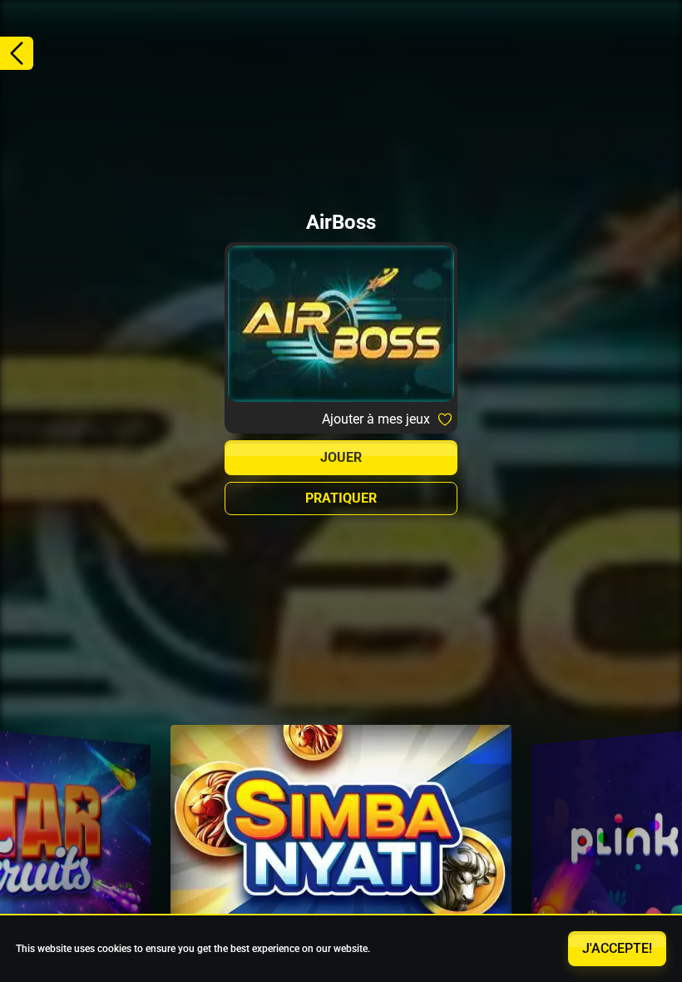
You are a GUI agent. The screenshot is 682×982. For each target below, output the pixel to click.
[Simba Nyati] (341, 838)
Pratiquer (341, 498)
